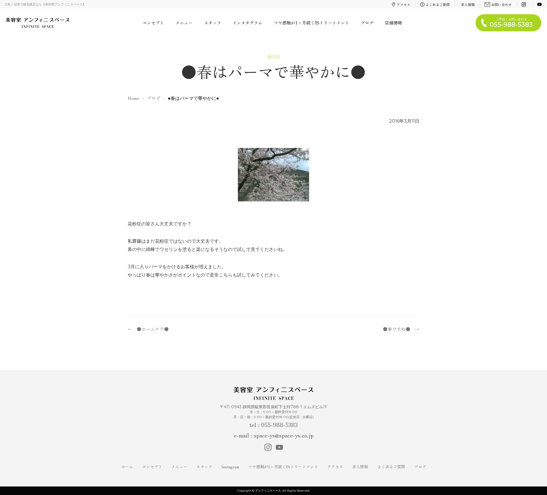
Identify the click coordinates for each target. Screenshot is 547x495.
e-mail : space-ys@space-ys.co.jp (274, 435)
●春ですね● (396, 328)
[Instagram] (524, 4)
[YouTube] (540, 4)
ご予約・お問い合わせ (511, 22)
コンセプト (153, 23)
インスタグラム (247, 23)
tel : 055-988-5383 (274, 424)
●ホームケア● (153, 328)
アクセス (403, 4)
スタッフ (212, 23)
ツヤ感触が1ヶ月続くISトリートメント (311, 23)
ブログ (367, 23)
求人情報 (468, 4)
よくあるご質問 (438, 4)
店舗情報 (393, 23)
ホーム (127, 466)
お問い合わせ (501, 4)
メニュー (184, 23)
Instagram (230, 466)
